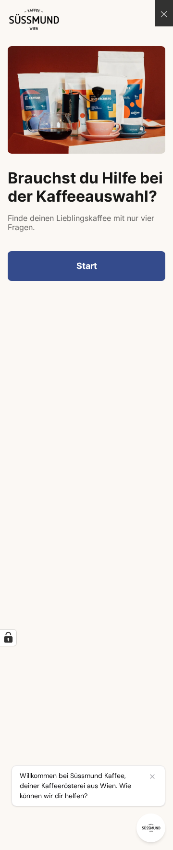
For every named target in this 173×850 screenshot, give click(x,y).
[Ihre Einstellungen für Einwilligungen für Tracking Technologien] (8, 638)
